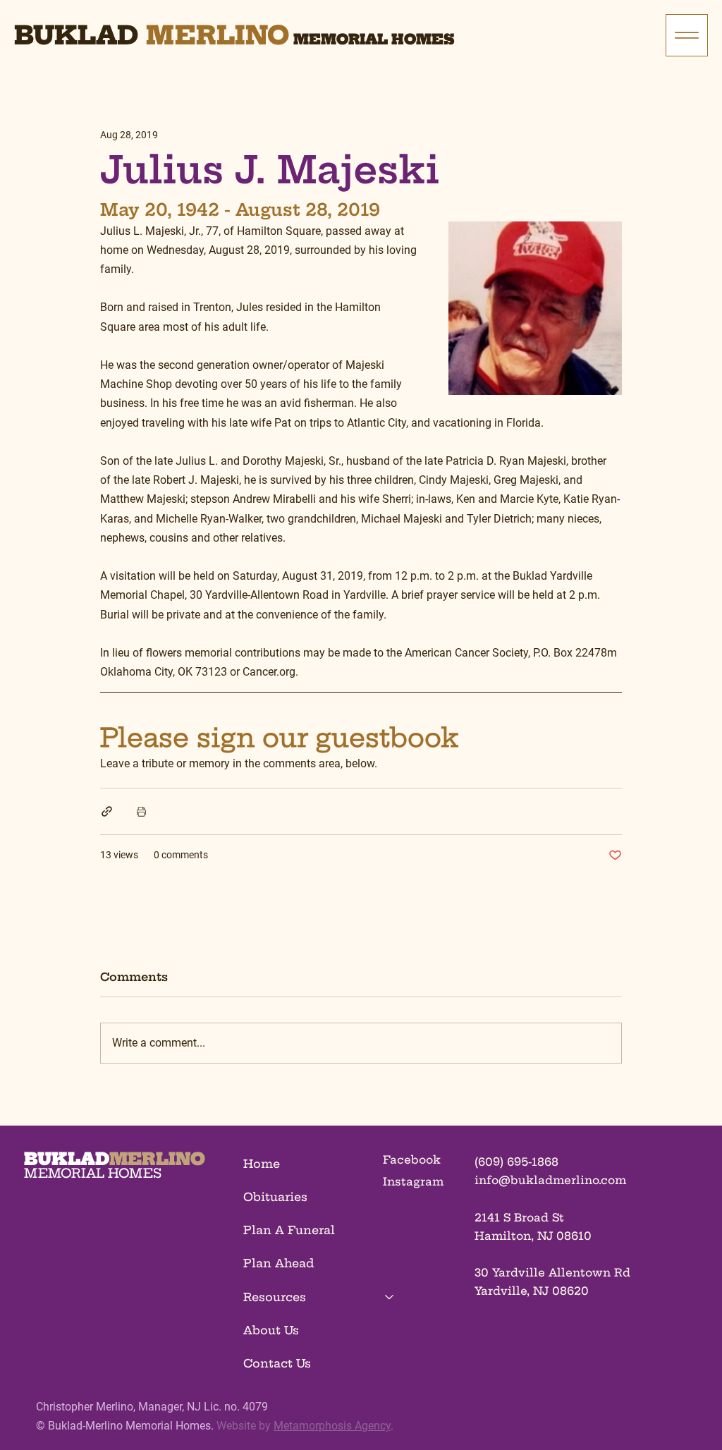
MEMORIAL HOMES (92, 1173)
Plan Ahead (278, 1263)
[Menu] (687, 35)
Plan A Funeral (289, 1230)
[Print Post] (141, 811)
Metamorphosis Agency (332, 1425)
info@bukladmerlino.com (550, 1180)
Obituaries (275, 1197)
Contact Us (277, 1363)
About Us (271, 1330)
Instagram (413, 1181)
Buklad (76, 35)
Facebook (412, 1159)
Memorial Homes (374, 39)
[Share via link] (107, 811)
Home (261, 1164)
